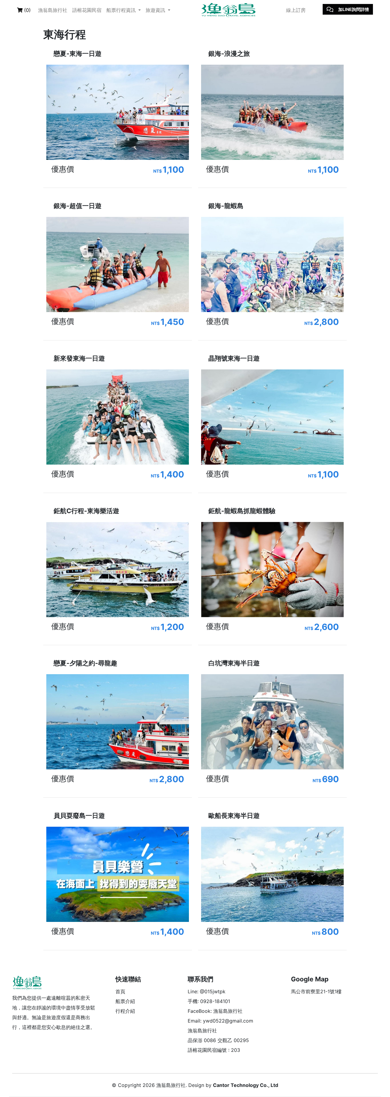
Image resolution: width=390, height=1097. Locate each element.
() (27, 10)
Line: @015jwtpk (206, 991)
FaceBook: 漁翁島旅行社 (215, 1011)
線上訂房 (296, 10)
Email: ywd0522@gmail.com (220, 1021)
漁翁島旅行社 (52, 10)
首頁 (120, 991)
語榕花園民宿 (86, 10)
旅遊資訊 (156, 10)
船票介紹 (125, 1001)
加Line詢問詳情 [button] (353, 9)
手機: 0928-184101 (209, 1001)
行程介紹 (125, 1011)
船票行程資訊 (121, 10)
